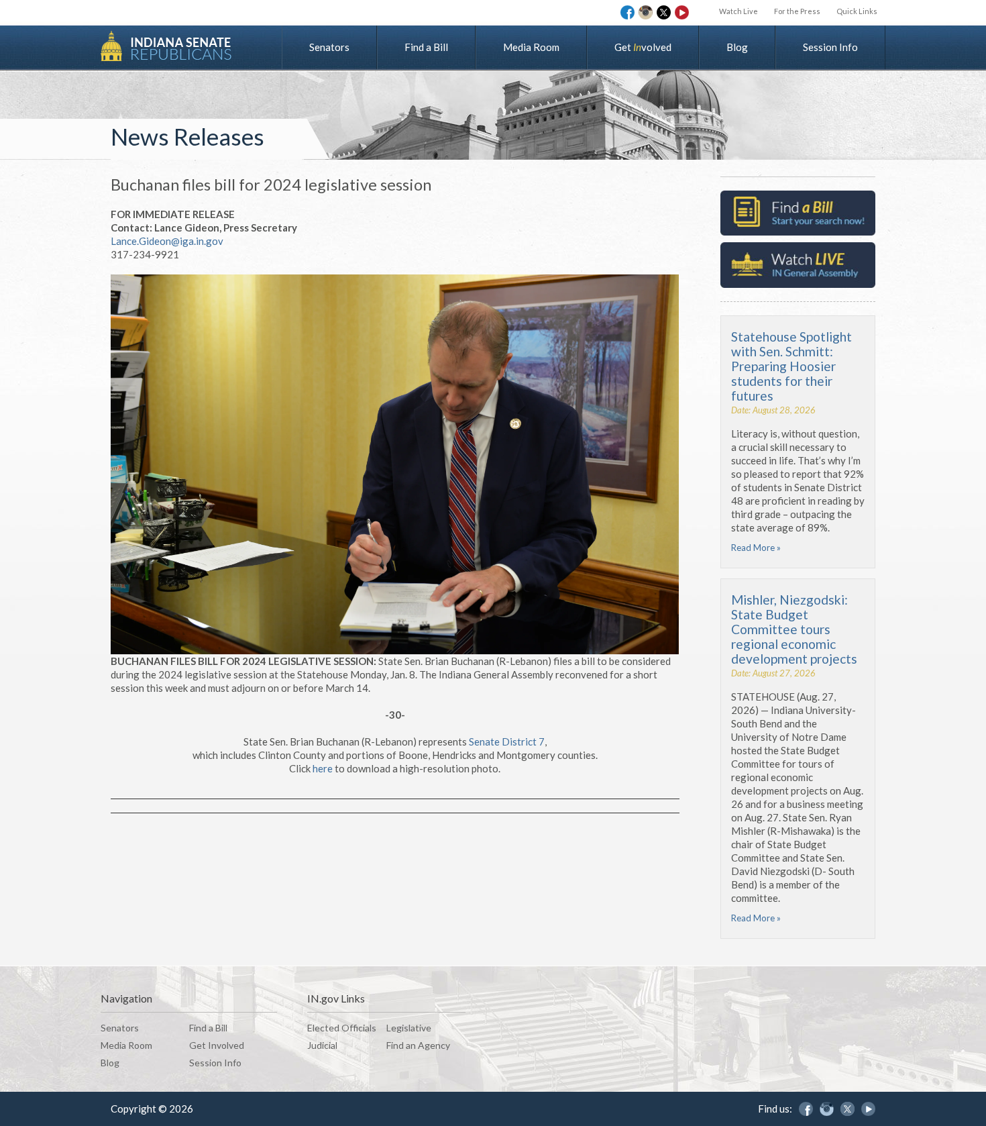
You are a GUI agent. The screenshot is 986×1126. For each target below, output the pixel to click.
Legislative (408, 1027)
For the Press (797, 11)
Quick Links (856, 11)
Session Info (830, 47)
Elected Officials (341, 1027)
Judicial (322, 1045)
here (323, 768)
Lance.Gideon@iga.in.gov (167, 241)
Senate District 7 (507, 741)
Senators (329, 47)
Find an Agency (418, 1045)
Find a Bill (426, 47)
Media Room (531, 47)
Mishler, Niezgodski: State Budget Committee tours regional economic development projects (794, 629)
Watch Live (738, 11)
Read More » (756, 547)
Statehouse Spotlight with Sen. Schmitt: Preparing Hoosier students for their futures (791, 366)
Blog (737, 47)
